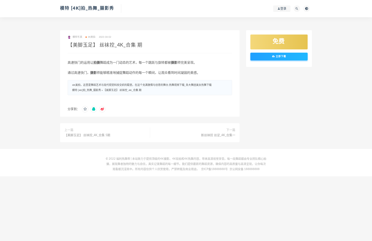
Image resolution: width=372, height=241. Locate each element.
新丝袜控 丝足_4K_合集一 (218, 135)
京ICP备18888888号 (214, 169)
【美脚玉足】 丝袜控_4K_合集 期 (122, 90)
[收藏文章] (85, 109)
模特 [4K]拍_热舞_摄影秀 (87, 8)
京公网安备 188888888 (244, 169)
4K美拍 (92, 37)
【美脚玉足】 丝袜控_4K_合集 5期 (87, 135)
